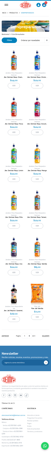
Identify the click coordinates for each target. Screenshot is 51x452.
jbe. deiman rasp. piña (14, 217)
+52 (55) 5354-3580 (16, 428)
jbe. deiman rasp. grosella (37, 124)
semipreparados (27, 12)
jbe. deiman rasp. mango (37, 170)
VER (13, 86)
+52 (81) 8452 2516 (15, 442)
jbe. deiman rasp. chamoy (14, 77)
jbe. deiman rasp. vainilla (37, 264)
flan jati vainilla (37, 308)
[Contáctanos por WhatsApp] (45, 446)
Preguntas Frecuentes (34, 418)
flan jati (37, 306)
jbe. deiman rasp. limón (14, 170)
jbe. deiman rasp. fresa (14, 124)
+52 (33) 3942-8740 (16, 436)
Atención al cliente (33, 415)
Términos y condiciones (34, 431)
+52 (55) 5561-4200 (14, 425)
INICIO (4, 12)
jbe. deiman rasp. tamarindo (37, 217)
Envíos (29, 426)
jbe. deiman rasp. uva (13, 264)
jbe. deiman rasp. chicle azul (37, 77)
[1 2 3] (27, 336)
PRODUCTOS (13, 12)
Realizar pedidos (32, 420)
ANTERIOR (5, 336)
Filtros (9, 40)
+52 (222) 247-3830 (13, 439)
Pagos (29, 423)
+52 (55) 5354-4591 (16, 445)
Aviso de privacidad (33, 428)
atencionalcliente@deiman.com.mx (13, 415)
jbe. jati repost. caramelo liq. (14, 311)
